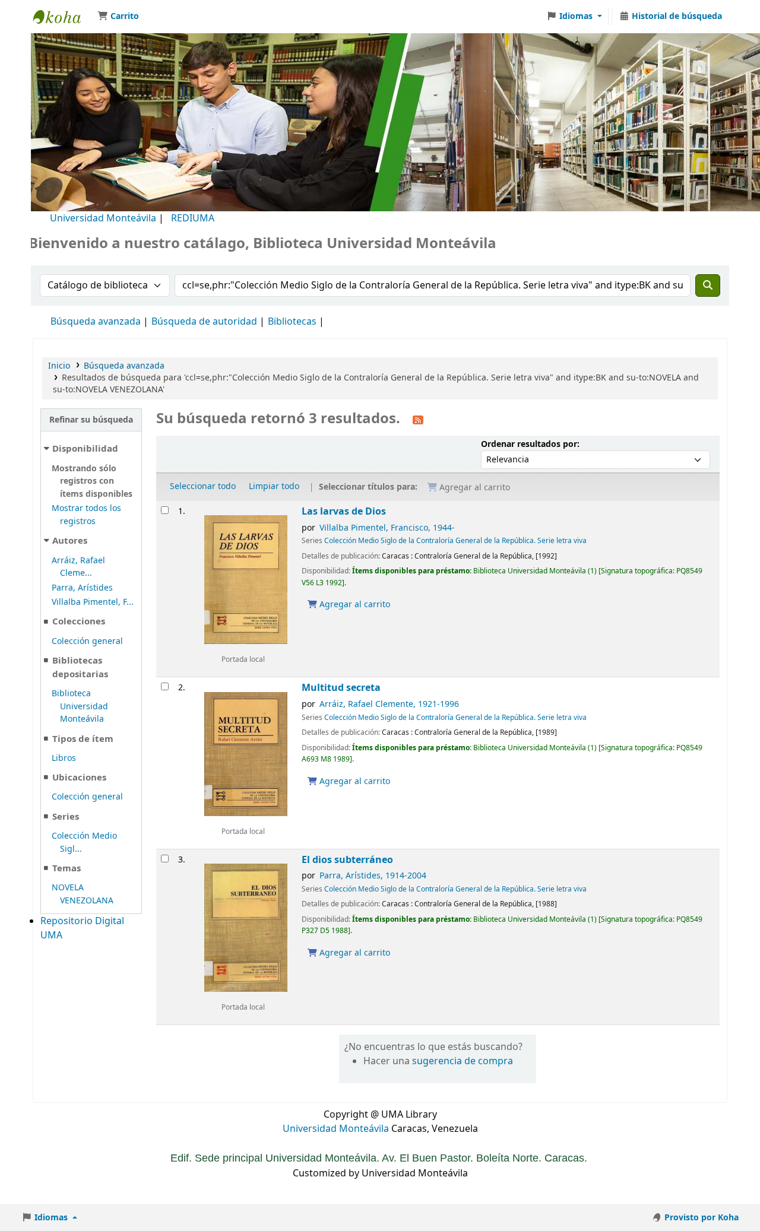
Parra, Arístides (82, 588)
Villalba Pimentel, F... (93, 602)
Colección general (87, 641)
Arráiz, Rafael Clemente (389, 704)
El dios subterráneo (347, 859)
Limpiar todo (274, 486)
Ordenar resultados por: (530, 444)
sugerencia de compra (462, 1061)
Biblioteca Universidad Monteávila (63, 16)
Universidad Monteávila (103, 218)
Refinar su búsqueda (91, 420)
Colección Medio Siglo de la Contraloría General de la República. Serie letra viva (455, 540)
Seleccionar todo (203, 486)
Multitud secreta (341, 687)
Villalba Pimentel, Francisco (387, 528)
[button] (118, 16)
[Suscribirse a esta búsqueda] (418, 419)
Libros (64, 758)
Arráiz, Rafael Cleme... (78, 567)
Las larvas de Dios (344, 511)
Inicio (59, 366)
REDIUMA (192, 218)
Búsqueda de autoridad (204, 322)
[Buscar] (707, 285)
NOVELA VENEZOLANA (82, 894)
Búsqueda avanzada (95, 322)
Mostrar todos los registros (86, 515)
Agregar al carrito (353, 604)
